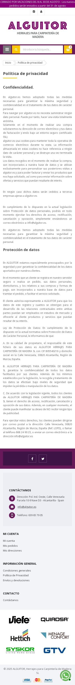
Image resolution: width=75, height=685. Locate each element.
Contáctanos (10, 600)
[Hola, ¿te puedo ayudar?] (65, 675)
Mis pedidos (10, 545)
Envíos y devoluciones (16, 580)
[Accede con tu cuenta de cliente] (41, 11)
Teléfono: (22, 515)
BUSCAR (16, 49)
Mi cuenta (9, 540)
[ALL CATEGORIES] (7, 49)
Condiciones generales (17, 570)
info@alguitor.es (27, 507)
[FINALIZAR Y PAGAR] (34, 11)
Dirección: (22, 497)
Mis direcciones (12, 550)
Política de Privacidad (16, 575)
